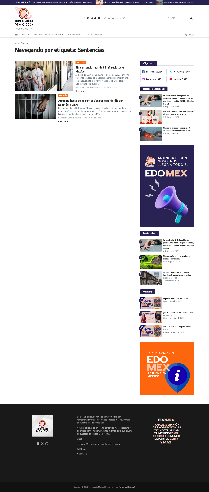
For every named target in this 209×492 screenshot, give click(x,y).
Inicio (17, 43)
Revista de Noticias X (127, 487)
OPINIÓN (98, 34)
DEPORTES (87, 34)
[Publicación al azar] (186, 34)
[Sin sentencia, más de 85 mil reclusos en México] (44, 76)
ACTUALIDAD (73, 34)
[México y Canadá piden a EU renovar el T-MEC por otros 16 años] (94, 2)
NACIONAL (43, 34)
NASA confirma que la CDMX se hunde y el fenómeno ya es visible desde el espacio (177, 275)
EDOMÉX (24, 34)
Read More (80, 91)
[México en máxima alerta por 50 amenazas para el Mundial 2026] (155, 2)
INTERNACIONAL (59, 34)
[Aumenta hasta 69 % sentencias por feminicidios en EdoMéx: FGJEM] (35, 106)
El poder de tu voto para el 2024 (177, 298)
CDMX (34, 34)
